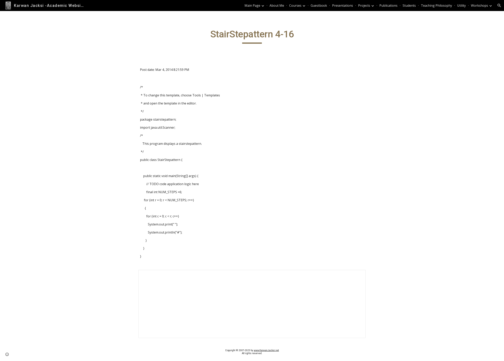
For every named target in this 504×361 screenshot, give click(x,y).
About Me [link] (277, 5)
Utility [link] (461, 5)
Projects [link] (364, 5)
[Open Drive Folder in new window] (358, 275)
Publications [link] (388, 5)
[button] (499, 5)
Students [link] (409, 5)
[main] (252, 36)
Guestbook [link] (319, 5)
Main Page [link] (252, 5)
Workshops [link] (479, 5)
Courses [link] (295, 5)
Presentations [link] (342, 5)
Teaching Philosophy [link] (436, 5)
